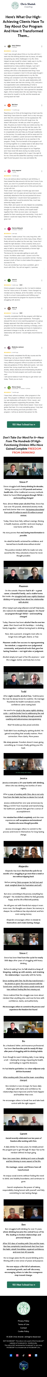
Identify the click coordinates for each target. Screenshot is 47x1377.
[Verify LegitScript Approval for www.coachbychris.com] (23, 1365)
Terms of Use (23, 1324)
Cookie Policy (23, 1331)
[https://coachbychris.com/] (23, 1308)
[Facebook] (11, 1355)
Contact (23, 1328)
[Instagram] (17, 1355)
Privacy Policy (23, 1321)
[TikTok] (23, 1355)
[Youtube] (30, 1355)
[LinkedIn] (36, 1355)
